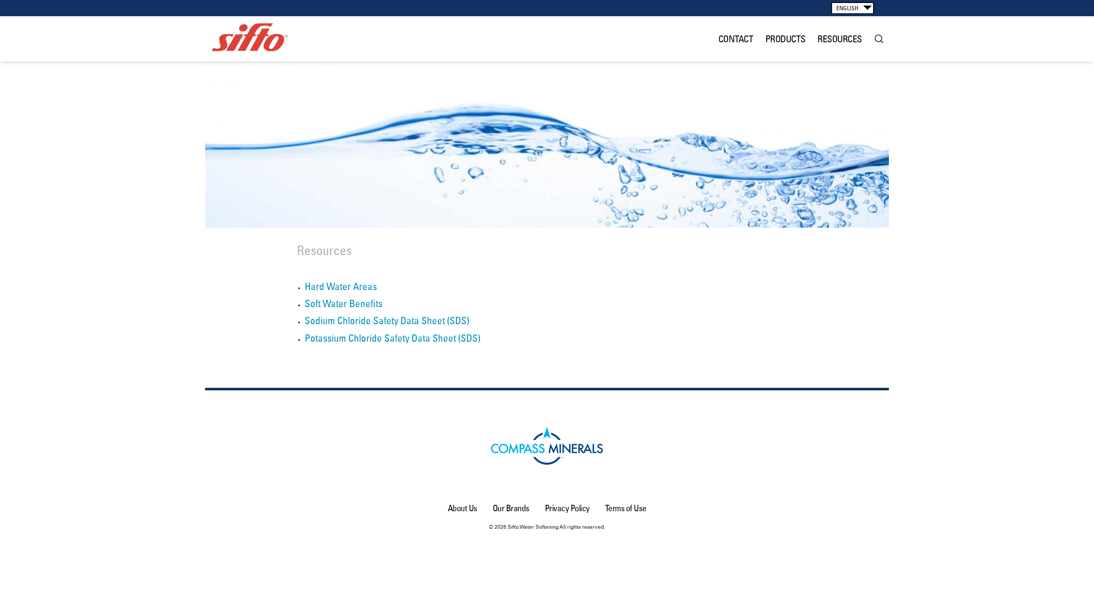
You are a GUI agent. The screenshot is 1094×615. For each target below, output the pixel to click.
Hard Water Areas (341, 286)
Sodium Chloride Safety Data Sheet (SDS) (387, 320)
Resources (840, 39)
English (847, 8)
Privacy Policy (567, 508)
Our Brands (511, 508)
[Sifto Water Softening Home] (262, 39)
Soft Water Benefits (343, 303)
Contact (735, 39)
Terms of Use (626, 508)
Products (785, 39)
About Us (462, 508)
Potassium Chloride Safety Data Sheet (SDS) (392, 338)
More (879, 39)
